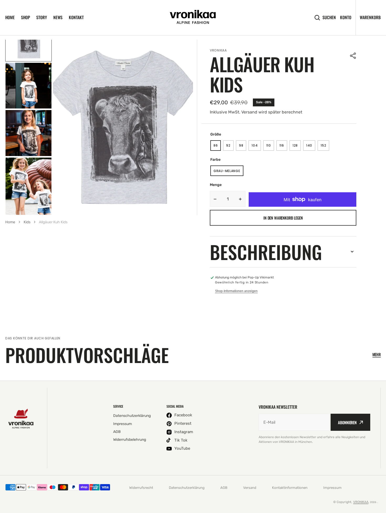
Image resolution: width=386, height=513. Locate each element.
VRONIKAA (360, 502)
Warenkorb (370, 17)
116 (283, 147)
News (57, 17)
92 (229, 147)
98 (242, 147)
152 (325, 147)
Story (41, 17)
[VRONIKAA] (193, 17)
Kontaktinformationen (289, 488)
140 (310, 147)
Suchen (329, 17)
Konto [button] (345, 17)
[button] (353, 56)
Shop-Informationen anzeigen (236, 291)
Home (10, 17)
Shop (25, 17)
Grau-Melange (228, 172)
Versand (249, 488)
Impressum (332, 488)
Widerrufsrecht (141, 488)
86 (217, 147)
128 (297, 147)
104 (256, 147)
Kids (27, 222)
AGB (223, 488)
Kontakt (76, 17)
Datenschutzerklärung (187, 488)
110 (270, 147)
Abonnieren (347, 422)
